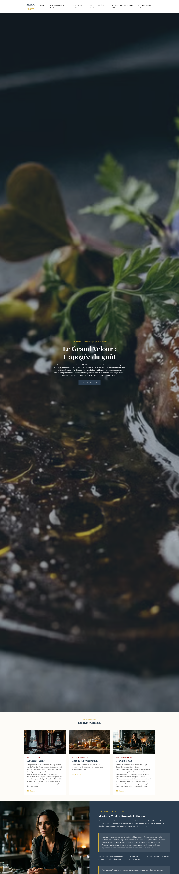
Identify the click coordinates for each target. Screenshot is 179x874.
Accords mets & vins (144, 6)
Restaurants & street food (59, 6)
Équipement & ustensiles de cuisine (121, 6)
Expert (30, 6)
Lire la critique (89, 382)
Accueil (43, 5)
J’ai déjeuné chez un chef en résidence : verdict (92, 370)
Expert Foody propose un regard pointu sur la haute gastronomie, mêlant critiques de (132, 774)
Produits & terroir (77, 6)
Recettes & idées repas (97, 6)
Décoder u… (35, 786)
